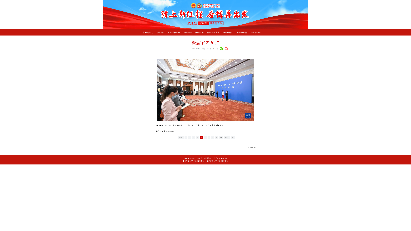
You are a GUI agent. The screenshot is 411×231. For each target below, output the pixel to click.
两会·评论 (187, 32)
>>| (233, 137)
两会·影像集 (256, 32)
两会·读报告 (242, 32)
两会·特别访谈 (213, 32)
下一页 (227, 137)
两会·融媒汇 (228, 32)
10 (221, 137)
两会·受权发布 (174, 32)
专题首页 (160, 32)
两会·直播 (199, 32)
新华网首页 (148, 32)
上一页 (180, 137)
